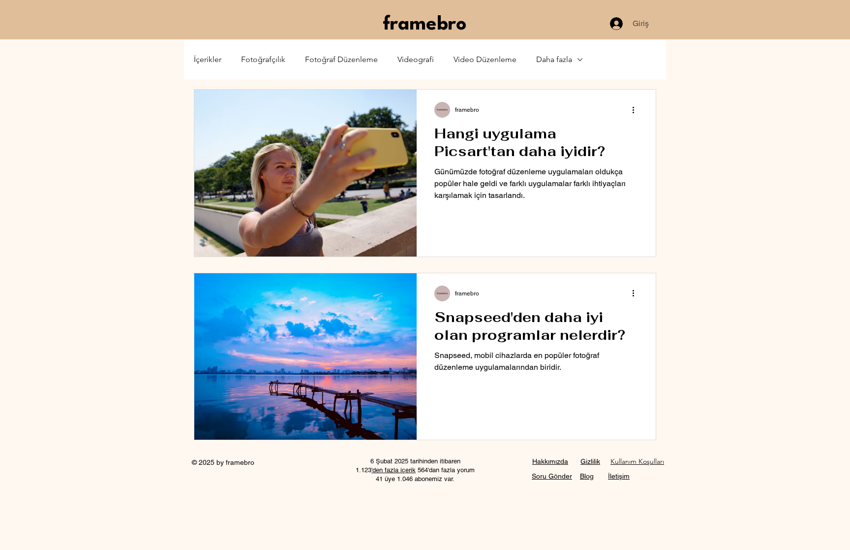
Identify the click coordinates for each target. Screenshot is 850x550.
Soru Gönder (552, 476)
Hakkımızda (550, 461)
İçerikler (207, 59)
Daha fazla (554, 59)
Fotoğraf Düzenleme (341, 59)
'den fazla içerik (393, 470)
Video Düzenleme (485, 59)
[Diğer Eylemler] (636, 110)
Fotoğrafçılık (263, 59)
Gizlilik (590, 461)
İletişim (619, 476)
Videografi (415, 59)
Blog (587, 476)
